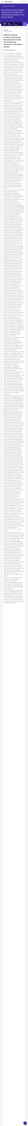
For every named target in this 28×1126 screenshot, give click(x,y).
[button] (10, 24)
